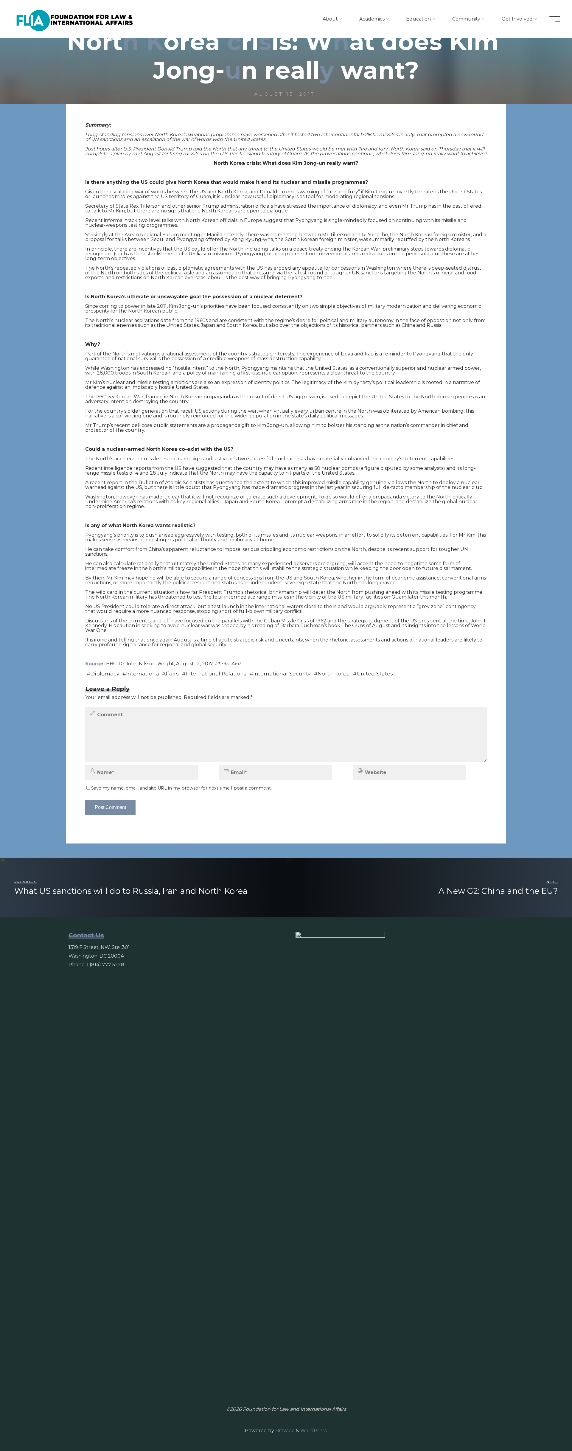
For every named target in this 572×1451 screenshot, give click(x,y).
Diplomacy (104, 673)
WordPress (313, 1430)
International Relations (216, 673)
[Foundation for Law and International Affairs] (75, 19)
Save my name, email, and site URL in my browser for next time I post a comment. (181, 788)
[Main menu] (554, 19)
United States (375, 673)
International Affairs (152, 673)
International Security (281, 673)
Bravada (284, 1430)
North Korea (334, 673)
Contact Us (86, 935)
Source (94, 664)
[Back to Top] (549, 1428)
